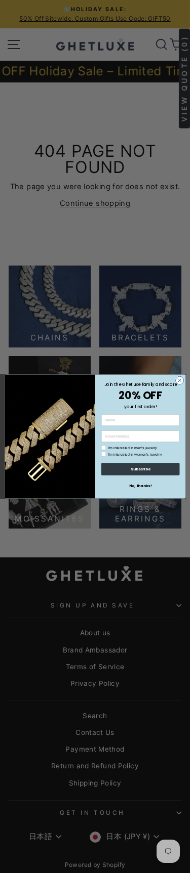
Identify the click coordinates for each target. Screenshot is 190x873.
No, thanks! (140, 486)
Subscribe (139, 469)
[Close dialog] (179, 380)
